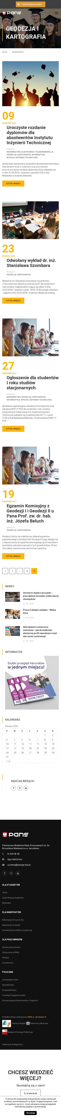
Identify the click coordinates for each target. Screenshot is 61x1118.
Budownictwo (14, 152)
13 (30, 744)
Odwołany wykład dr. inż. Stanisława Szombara (31, 263)
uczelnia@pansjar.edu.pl (18, 865)
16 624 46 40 (13, 854)
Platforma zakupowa (39, 1023)
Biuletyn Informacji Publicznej (20, 1032)
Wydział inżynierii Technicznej (22, 157)
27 (30, 752)
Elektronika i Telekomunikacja (37, 152)
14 (38, 744)
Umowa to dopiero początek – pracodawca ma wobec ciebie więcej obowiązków (40, 596)
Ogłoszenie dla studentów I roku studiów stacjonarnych (33, 382)
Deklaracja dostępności (12, 1044)
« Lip (8, 761)
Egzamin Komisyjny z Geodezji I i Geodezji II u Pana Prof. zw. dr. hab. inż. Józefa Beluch (30, 513)
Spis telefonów (14, 859)
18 (15, 748)
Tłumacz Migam (19, 1023)
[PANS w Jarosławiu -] (11, 13)
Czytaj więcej (13, 183)
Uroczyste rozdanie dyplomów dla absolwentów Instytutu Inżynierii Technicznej (30, 135)
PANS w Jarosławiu (36, 1017)
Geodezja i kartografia (19, 155)
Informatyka (38, 155)
